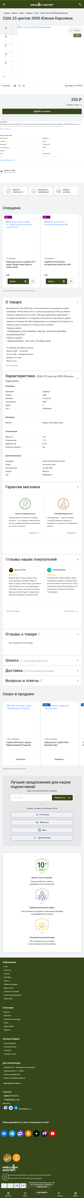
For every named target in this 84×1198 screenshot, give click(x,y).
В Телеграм (44, 815)
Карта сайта (8, 999)
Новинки (7, 1030)
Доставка (7, 977)
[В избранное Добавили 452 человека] (20, 86)
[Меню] (4, 4)
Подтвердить (42, 1192)
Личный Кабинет (10, 1043)
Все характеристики (6, 160)
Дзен (44, 830)
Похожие (76, 30)
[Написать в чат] (5, 1177)
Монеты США (10, 171)
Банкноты (7, 1015)
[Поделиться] (24, 86)
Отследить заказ (10, 1054)
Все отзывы (69, 611)
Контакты (7, 970)
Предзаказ (20, 759)
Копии (6, 1023)
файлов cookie (42, 1186)
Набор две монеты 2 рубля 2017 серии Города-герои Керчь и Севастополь (21, 264)
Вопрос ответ (8, 988)
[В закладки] (32, 281)
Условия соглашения (11, 991)
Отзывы (7, 974)
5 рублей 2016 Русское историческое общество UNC (57, 263)
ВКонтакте (44, 822)
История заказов (10, 1047)
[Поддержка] (80, 4)
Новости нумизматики (12, 1074)
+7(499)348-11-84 (11, 1100)
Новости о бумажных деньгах (14, 1078)
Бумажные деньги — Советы (14, 1071)
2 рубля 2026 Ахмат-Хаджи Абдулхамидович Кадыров (18, 743)
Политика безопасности (12, 995)
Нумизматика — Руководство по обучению (19, 1067)
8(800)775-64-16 (11, 1096)
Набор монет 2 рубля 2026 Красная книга (56, 743)
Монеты (7, 1012)
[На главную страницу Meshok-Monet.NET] (42, 4)
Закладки (7, 1050)
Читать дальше (11, 365)
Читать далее (4, 129)
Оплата (6, 981)
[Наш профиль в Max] (6, 1109)
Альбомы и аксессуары (12, 1019)
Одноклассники (44, 838)
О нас (6, 966)
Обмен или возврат (11, 984)
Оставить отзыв (13, 611)
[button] (4, 76)
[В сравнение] (16, 86)
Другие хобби (9, 1026)
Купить (13, 281)
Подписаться (59, 798)
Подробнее (33, 533)
